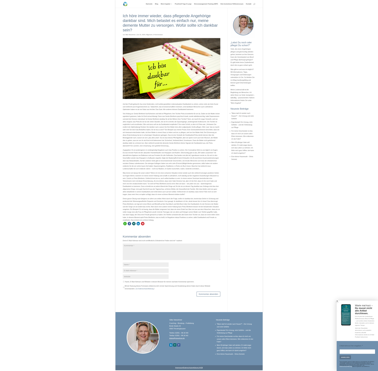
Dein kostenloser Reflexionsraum (231, 4)
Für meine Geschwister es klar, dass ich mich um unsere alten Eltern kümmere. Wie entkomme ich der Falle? (235, 338)
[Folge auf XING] (174, 345)
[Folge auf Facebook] (178, 345)
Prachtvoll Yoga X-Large (183, 4)
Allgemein (149, 34)
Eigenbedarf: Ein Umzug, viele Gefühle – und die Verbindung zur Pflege (242, 124)
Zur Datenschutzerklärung (144, 289)
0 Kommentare (158, 34)
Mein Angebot (165, 4)
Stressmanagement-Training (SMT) (206, 4)
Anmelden (345, 357)
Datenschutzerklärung (346, 366)
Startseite (149, 4)
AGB (201, 368)
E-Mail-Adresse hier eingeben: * (351, 346)
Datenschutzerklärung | (191, 368)
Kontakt (248, 4)
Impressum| (179, 368)
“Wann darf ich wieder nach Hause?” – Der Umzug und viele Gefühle (242, 115)
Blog (156, 4)
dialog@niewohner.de (177, 338)
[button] (125, 223)
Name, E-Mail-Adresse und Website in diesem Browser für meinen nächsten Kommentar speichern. (159, 282)
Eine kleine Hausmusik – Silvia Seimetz (231, 354)
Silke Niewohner (130, 34)
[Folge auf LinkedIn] (170, 345)
